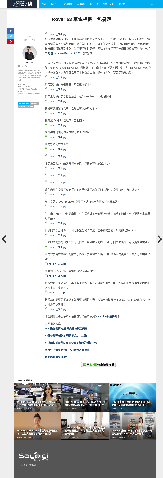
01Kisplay (22, 106)
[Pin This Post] (10, 41)
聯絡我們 (123, 4)
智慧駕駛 (68, 4)
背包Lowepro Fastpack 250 (64, 53)
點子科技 (55, 4)
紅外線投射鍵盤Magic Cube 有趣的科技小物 (71, 342)
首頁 (44, 4)
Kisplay (29, 63)
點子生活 (94, 4)
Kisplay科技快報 (107, 316)
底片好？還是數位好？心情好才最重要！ (68, 349)
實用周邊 (30, 106)
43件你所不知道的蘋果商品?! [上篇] (66, 335)
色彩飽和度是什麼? (56, 357)
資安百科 (81, 4)
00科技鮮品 (34, 103)
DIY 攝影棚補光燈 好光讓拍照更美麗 (66, 328)
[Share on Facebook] (10, 31)
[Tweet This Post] (10, 36)
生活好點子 (108, 4)
